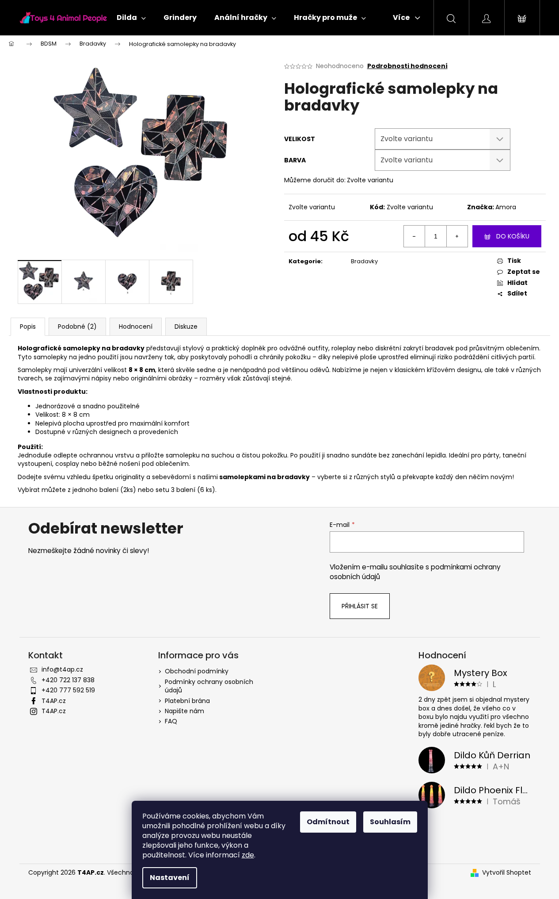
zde (248, 855)
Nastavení (170, 877)
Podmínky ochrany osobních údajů (209, 686)
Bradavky (364, 261)
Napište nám (184, 711)
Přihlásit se (360, 606)
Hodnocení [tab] (135, 326)
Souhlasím (390, 822)
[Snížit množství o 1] (414, 236)
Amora (505, 207)
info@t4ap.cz (62, 669)
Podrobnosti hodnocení (407, 66)
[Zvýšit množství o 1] (457, 236)
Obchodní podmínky (196, 671)
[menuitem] (131, 17)
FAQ (171, 721)
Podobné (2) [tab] (77, 326)
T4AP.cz (54, 700)
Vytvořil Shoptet (506, 872)
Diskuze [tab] (186, 326)
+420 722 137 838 (68, 680)
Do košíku (512, 236)
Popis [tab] (28, 326)
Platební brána (187, 700)
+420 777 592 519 (68, 690)
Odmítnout (328, 822)
